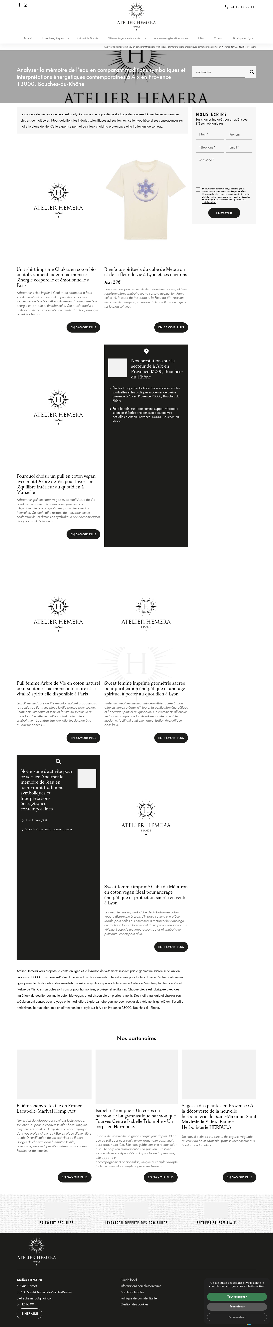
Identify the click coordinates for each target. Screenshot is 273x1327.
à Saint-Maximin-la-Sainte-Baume (48, 829)
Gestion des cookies (134, 1304)
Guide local (129, 1279)
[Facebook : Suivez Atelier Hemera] (19, 5)
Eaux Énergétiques (53, 38)
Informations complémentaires (141, 1286)
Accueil (28, 38)
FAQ (201, 38)
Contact (218, 38)
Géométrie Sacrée (87, 38)
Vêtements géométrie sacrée (124, 38)
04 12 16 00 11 (242, 7)
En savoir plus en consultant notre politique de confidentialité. (224, 201)
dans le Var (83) (36, 820)
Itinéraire (29, 1313)
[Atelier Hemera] (136, 16)
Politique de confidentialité (139, 1298)
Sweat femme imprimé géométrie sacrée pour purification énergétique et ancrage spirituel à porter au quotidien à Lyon (144, 689)
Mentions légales (132, 1292)
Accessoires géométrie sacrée (171, 38)
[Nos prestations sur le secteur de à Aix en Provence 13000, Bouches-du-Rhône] (117, 367)
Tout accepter (237, 1296)
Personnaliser (237, 1317)
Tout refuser (237, 1306)
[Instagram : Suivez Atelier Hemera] (25, 5)
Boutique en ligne (243, 38)
